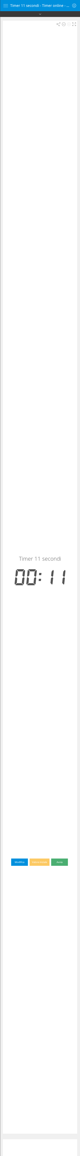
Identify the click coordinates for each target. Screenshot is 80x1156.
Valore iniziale (39, 862)
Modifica (19, 862)
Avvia (60, 862)
